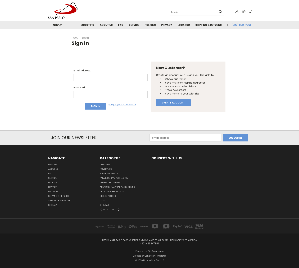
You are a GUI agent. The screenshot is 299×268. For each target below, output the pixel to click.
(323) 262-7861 (241, 25)
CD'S (102, 200)
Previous (290, 257)
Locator (184, 25)
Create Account (173, 102)
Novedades (106, 168)
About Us (106, 25)
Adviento (105, 164)
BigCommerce (156, 251)
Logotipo (87, 25)
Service (134, 25)
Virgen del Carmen (110, 182)
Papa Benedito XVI (109, 173)
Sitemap (52, 205)
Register (65, 200)
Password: (79, 87)
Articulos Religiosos (112, 191)
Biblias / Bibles (108, 195)
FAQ (120, 25)
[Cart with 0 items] (250, 11)
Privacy (166, 25)
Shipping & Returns (208, 25)
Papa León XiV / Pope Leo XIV (114, 177)
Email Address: (82, 70)
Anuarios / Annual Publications (117, 186)
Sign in (52, 200)
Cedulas (104, 205)
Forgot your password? (122, 104)
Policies (150, 25)
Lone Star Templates (155, 255)
